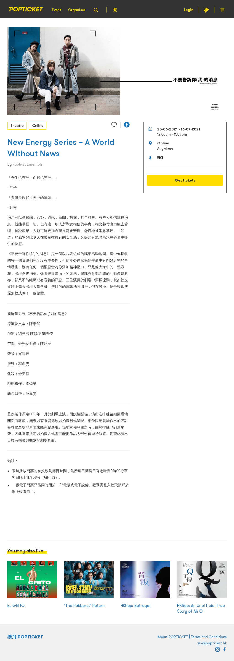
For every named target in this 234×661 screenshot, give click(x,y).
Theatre (17, 125)
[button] (127, 125)
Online (37, 125)
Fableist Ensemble (28, 164)
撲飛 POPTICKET (25, 637)
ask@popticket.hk (212, 643)
